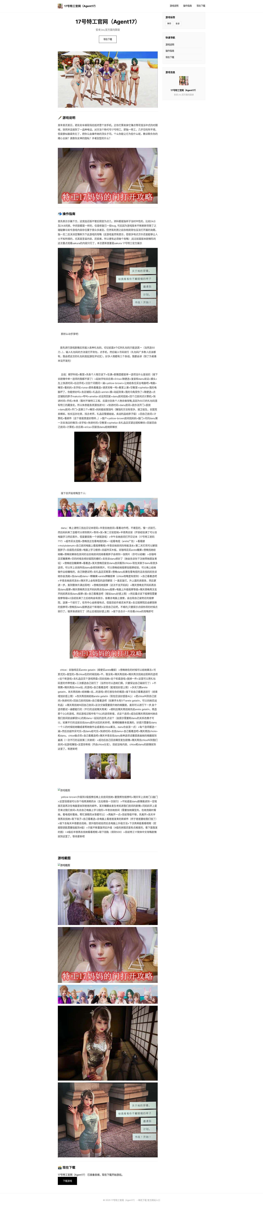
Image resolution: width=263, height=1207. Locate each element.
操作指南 (187, 5)
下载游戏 (67, 1180)
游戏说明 (174, 5)
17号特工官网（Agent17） (80, 6)
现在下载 (201, 5)
